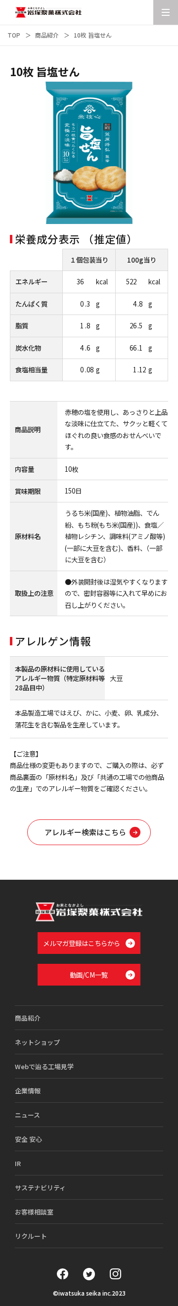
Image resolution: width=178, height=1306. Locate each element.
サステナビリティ (40, 1187)
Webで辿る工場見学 (44, 1066)
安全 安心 (28, 1139)
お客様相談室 (34, 1211)
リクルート (31, 1236)
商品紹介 (47, 35)
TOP (13, 35)
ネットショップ (37, 1042)
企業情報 (28, 1090)
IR (18, 1163)
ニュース (27, 1115)
